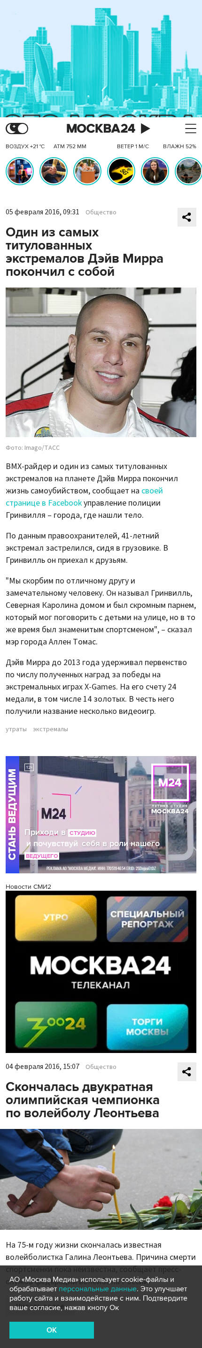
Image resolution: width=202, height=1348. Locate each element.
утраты (16, 729)
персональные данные (98, 1289)
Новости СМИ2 (28, 887)
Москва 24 (101, 128)
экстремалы (50, 729)
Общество (101, 212)
